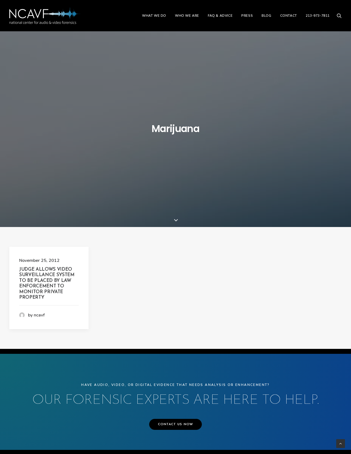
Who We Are (187, 15)
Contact (288, 15)
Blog (266, 15)
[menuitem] (154, 15)
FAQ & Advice (220, 15)
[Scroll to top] (340, 443)
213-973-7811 (318, 15)
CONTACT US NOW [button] (175, 424)
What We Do (154, 15)
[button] (339, 15)
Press (247, 15)
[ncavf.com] (44, 15)
